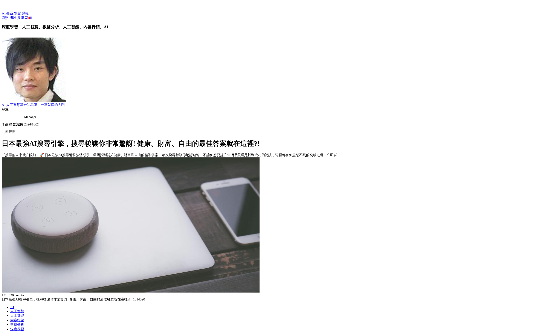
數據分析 (17, 324)
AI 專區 (8, 13)
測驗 (13, 18)
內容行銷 (17, 320)
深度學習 (17, 329)
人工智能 (17, 315)
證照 (5, 18)
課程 (25, 13)
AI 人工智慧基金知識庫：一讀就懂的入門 (33, 105)
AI (12, 307)
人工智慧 (17, 311)
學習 (18, 13)
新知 (28, 18)
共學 (21, 18)
